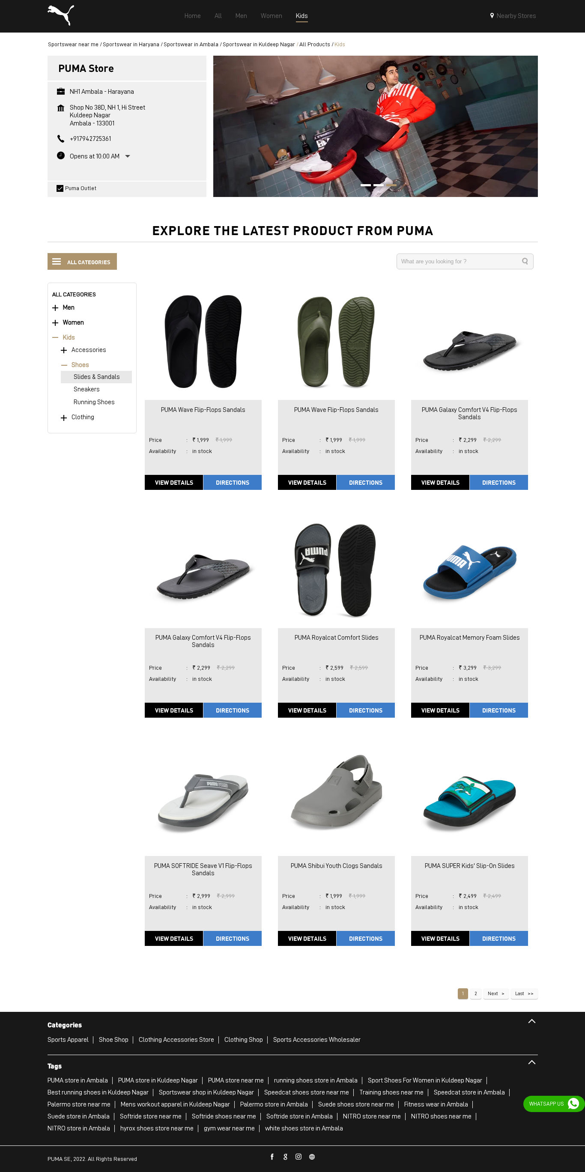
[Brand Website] (312, 1157)
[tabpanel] (375, 126)
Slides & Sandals (97, 377)
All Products (314, 44)
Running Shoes (94, 402)
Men (69, 307)
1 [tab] (363, 186)
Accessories (89, 350)
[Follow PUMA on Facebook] (272, 1157)
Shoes (80, 365)
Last (519, 993)
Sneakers (87, 389)
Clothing (83, 417)
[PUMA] (61, 16)
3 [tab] (388, 186)
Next (493, 993)
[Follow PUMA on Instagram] (299, 1157)
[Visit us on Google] (286, 1157)
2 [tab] (375, 186)
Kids (69, 337)
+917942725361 (90, 138)
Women (73, 322)
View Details (174, 482)
